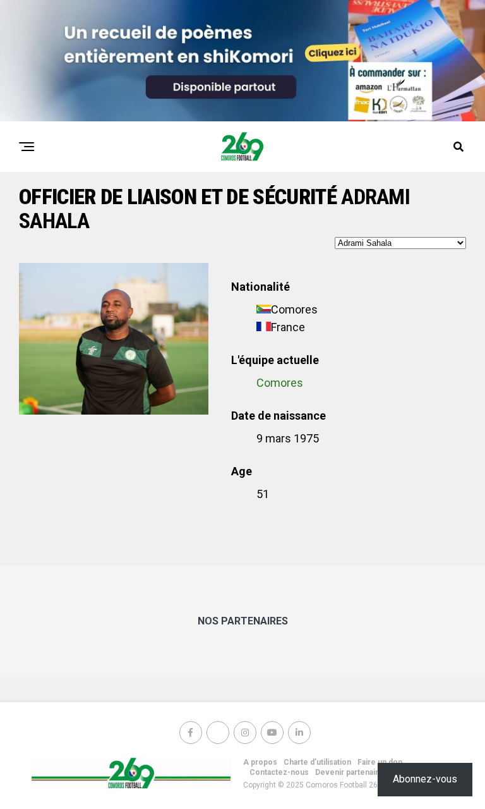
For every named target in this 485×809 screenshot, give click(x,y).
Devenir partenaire (349, 772)
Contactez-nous (279, 772)
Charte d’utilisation (317, 762)
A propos (260, 762)
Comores (279, 382)
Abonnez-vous (425, 779)
